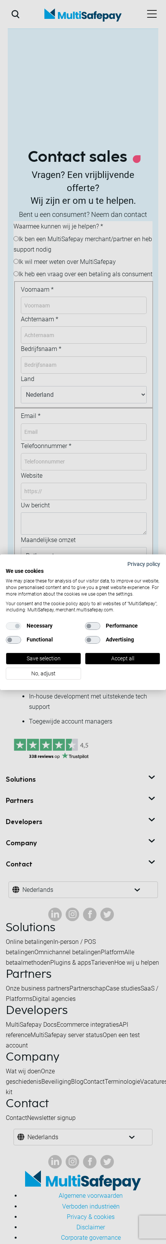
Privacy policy (143, 564)
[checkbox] (13, 626)
